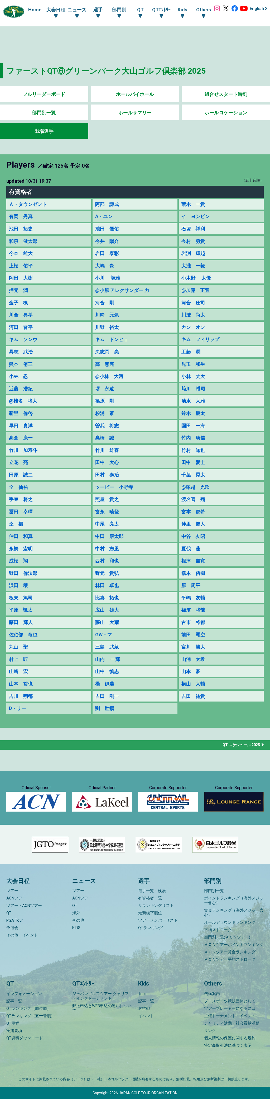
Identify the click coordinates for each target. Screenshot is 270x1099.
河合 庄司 (193, 302)
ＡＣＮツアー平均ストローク (229, 959)
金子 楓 (18, 302)
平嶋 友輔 (193, 597)
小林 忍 (18, 376)
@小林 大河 (109, 376)
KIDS (76, 927)
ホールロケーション (226, 112)
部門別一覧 (44, 112)
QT (8, 913)
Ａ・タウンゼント (28, 204)
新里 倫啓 (21, 413)
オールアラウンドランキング (229, 922)
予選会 (12, 927)
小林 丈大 (193, 376)
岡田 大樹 (21, 278)
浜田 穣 (18, 585)
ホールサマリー (135, 112)
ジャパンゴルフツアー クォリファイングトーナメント (100, 996)
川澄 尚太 (193, 315)
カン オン (193, 327)
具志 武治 (21, 351)
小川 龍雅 (107, 278)
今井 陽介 (107, 241)
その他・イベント (22, 935)
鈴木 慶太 (193, 413)
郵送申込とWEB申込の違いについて (102, 1008)
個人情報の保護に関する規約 (229, 1038)
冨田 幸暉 (21, 511)
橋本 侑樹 (193, 573)
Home (34, 9)
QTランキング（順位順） (28, 1008)
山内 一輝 (107, 659)
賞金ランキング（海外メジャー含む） (233, 912)
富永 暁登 (107, 511)
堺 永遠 (104, 388)
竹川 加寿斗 (23, 450)
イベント (146, 1015)
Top (141, 993)
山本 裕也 (21, 683)
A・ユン (104, 216)
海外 (76, 913)
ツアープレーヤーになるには (229, 1008)
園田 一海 (193, 425)
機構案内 (212, 993)
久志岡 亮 (107, 351)
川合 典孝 (21, 315)
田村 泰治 (107, 474)
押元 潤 (18, 290)
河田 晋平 (21, 327)
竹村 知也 (193, 450)
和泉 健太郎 (23, 241)
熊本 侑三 (21, 364)
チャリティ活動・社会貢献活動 (231, 1023)
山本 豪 (190, 671)
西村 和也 (107, 560)
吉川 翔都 (21, 696)
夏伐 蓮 (190, 548)
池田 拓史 (21, 228)
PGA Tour (14, 920)
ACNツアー (16, 898)
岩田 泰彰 (107, 253)
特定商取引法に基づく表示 (228, 1045)
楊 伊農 (104, 683)
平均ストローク (218, 929)
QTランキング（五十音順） (30, 1015)
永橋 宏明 (21, 548)
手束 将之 (21, 499)
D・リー (17, 708)
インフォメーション (24, 993)
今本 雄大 (21, 253)
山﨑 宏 (18, 671)
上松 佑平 (21, 265)
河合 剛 (104, 302)
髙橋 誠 (104, 437)
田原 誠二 (21, 474)
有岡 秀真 (21, 216)
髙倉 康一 (21, 437)
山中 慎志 (107, 671)
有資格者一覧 (150, 898)
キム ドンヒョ (111, 339)
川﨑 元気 (107, 315)
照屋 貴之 (107, 499)
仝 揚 (16, 524)
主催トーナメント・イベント (229, 1015)
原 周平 (190, 585)
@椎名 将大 (23, 401)
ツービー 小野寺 (114, 487)
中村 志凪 (107, 548)
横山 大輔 (193, 683)
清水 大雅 (193, 401)
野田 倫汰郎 (23, 573)
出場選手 (44, 131)
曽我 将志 (107, 425)
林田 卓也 (107, 585)
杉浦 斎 (104, 413)
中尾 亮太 (107, 524)
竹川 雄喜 (107, 450)
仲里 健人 (193, 524)
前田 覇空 (193, 634)
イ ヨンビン (195, 216)
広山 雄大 (107, 610)
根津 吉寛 (193, 560)
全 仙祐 (18, 487)
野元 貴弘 (107, 573)
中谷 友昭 (193, 536)
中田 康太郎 (109, 536)
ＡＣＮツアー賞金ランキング (229, 952)
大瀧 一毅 (193, 265)
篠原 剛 (104, 401)
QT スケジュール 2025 (241, 745)
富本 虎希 (193, 511)
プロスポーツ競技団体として (229, 1001)
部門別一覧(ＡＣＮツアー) (227, 937)
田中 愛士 (193, 462)
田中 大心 (107, 462)
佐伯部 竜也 (23, 634)
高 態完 (104, 364)
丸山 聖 (18, 647)
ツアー (12, 890)
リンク (210, 1030)
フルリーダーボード (44, 94)
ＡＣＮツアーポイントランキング (233, 944)
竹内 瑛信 (193, 437)
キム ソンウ (23, 339)
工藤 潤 (190, 351)
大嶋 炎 (104, 265)
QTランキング (150, 927)
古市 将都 (193, 622)
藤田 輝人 (21, 622)
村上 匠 (18, 659)
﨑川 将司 (193, 388)
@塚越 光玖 (195, 487)
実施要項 (14, 1030)
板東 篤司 (21, 597)
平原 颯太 (21, 610)
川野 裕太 (107, 327)
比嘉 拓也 (107, 597)
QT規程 (12, 1023)
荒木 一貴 (193, 204)
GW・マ (103, 634)
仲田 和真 (21, 536)
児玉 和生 (193, 364)
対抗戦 (144, 1008)
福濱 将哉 (193, 610)
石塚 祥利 (193, 228)
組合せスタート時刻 (226, 94)
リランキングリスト (156, 905)
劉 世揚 (104, 708)
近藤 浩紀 (21, 388)
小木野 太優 (196, 278)
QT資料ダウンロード (24, 1038)
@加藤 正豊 (195, 290)
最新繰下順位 (150, 913)
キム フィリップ (200, 339)
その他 (78, 920)
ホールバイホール (135, 94)
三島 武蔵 (107, 647)
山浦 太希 (193, 659)
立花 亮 (18, 462)
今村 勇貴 (193, 241)
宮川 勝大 (193, 647)
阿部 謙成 (107, 204)
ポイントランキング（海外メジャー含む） (233, 900)
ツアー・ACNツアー (24, 905)
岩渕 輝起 (193, 253)
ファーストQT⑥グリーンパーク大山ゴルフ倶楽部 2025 (106, 70)
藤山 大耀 (107, 622)
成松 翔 (18, 560)
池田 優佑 (107, 228)
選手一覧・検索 (152, 890)
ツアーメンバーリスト (158, 920)
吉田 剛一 (107, 696)
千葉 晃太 (193, 474)
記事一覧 (14, 1001)
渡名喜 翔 (193, 499)
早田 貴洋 (21, 425)
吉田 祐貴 (193, 696)
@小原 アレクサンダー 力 (122, 290)
